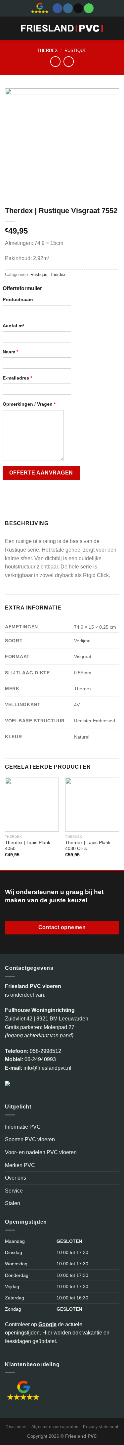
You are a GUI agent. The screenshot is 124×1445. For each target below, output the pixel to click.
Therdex (47, 50)
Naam (10, 351)
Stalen (12, 1203)
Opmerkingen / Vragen (29, 404)
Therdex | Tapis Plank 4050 (27, 845)
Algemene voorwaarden (55, 1426)
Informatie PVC (23, 1127)
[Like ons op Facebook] (57, 8)
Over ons (15, 1178)
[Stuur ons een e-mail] (78, 8)
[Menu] (9, 28)
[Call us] (89, 8)
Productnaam (18, 299)
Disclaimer (16, 1426)
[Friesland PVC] (62, 28)
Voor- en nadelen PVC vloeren (41, 1152)
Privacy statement (100, 1426)
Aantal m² (13, 325)
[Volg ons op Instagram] (68, 8)
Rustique (75, 50)
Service (14, 1191)
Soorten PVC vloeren (30, 1139)
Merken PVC (20, 1165)
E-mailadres (17, 378)
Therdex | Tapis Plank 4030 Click (87, 845)
